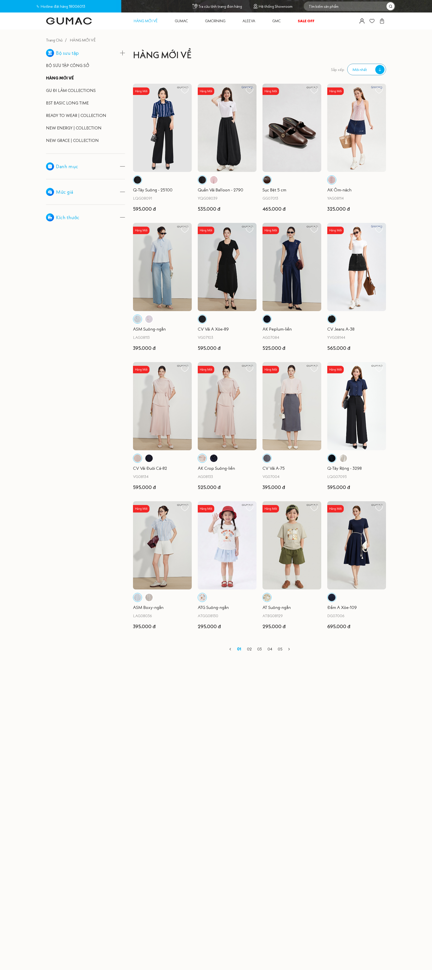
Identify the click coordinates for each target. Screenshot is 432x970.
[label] (69, 20)
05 (280, 648)
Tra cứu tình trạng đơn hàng (220, 6)
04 (270, 648)
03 (259, 648)
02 (249, 648)
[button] (230, 649)
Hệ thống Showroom (275, 6)
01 (239, 648)
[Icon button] (362, 21)
